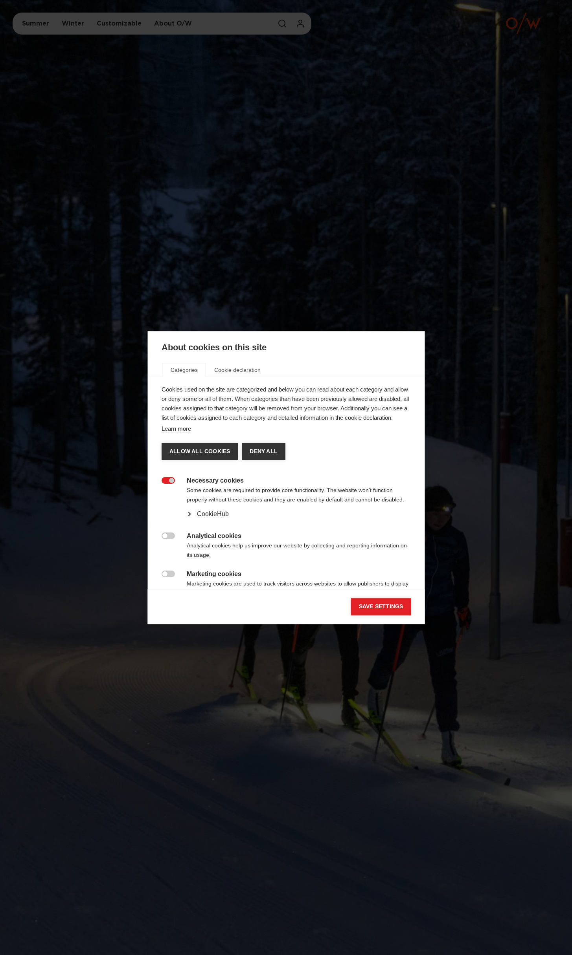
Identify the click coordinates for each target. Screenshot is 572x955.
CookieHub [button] (212, 513)
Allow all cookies (199, 451)
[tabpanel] (286, 504)
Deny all (263, 451)
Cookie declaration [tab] (237, 370)
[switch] (163, 479)
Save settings (381, 606)
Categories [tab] (183, 370)
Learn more (176, 428)
